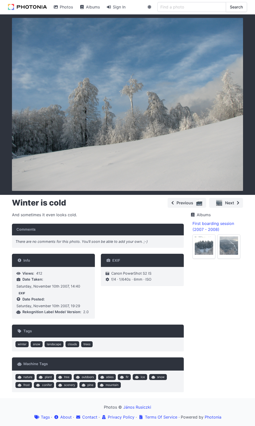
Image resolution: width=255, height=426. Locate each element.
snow (36, 344)
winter (22, 344)
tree (66, 377)
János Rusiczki (137, 407)
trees (86, 344)
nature (27, 377)
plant (48, 377)
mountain (112, 385)
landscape (54, 344)
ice (143, 377)
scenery (69, 385)
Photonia (213, 417)
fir (127, 377)
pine (90, 385)
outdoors (88, 377)
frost (26, 385)
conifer (47, 385)
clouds (72, 344)
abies (110, 377)
